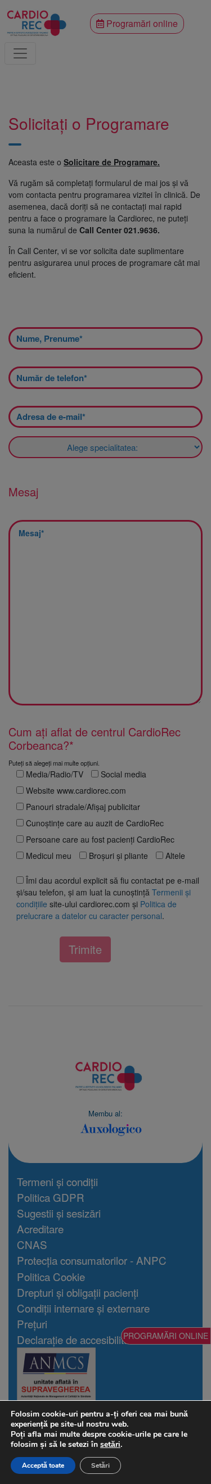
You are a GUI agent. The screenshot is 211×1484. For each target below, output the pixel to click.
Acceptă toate (43, 1465)
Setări (100, 1465)
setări (110, 1445)
